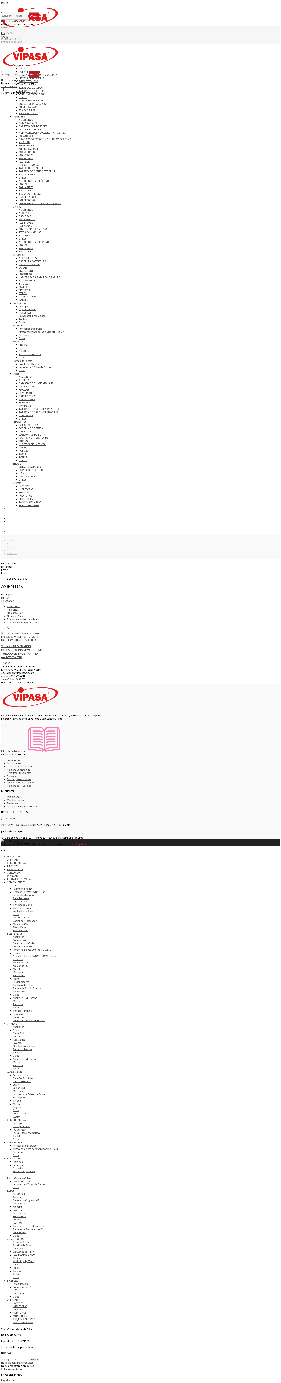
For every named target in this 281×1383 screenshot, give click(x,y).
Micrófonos (27, 151)
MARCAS (11, 528)
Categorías (13, 62)
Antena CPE (27, 386)
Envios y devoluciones (19, 779)
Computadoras (21, 303)
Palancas (25, 225)
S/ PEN (10, 33)
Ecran (23, 267)
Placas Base (27, 110)
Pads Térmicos (28, 81)
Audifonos (26, 209)
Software (18, 341)
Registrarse (7, 1380)
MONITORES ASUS (29, 505)
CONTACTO (12, 524)
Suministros (19, 421)
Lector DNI (26, 270)
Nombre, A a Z (15, 612)
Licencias (24, 348)
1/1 (9, 628)
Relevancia (13, 609)
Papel (22, 447)
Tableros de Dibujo (31, 168)
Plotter (24, 161)
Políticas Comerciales (18, 769)
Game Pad (25, 216)
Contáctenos (14, 763)
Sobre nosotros (15, 760)
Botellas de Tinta (31, 428)
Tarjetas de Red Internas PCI (38, 412)
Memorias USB (28, 148)
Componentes (20, 65)
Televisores (27, 174)
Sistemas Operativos (30, 354)
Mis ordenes (14, 796)
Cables (23, 299)
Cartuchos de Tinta (32, 434)
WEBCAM (24, 492)
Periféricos (19, 116)
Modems (24, 389)
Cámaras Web (28, 123)
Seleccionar (7, 600)
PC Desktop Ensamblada (32, 315)
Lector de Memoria (31, 78)
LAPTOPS (24, 486)
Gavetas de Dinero (29, 364)
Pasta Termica (28, 84)
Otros (23, 97)
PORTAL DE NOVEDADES (19, 531)
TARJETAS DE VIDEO (30, 502)
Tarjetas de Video (31, 87)
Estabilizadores (30, 466)
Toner (23, 457)
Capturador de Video (33, 126)
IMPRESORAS (26, 489)
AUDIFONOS (25, 495)
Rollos (23, 450)
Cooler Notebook (30, 129)
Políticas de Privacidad (19, 785)
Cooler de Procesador (33, 103)
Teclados (25, 190)
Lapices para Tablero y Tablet (39, 277)
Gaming (17, 206)
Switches (25, 405)
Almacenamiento (31, 100)
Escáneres (26, 135)
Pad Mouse (26, 158)
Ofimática (24, 351)
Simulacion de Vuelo (33, 229)
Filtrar (5, 597)
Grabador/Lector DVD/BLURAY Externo (45, 139)
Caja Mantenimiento (33, 437)
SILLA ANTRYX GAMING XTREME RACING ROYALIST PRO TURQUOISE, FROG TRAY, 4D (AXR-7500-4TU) (21, 651)
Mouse (23, 184)
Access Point (27, 376)
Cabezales (26, 431)
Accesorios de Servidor (31, 328)
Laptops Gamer (27, 309)
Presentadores (29, 164)
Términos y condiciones (20, 766)
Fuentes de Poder (30, 71)
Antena (24, 380)
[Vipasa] (30, 30)
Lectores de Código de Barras (35, 367)
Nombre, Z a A (15, 616)
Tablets (23, 319)
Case (22, 68)
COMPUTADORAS (16, 515)
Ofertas (17, 483)
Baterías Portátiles (32, 261)
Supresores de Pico (31, 470)
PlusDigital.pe (79, 844)
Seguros (24, 290)
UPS (21, 473)
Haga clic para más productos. (17, 21)
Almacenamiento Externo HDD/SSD (42, 132)
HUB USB (24, 142)
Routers (24, 402)
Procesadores (28, 113)
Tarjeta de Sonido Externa (37, 171)
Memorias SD (27, 145)
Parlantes (26, 187)
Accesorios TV (28, 257)
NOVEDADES (13, 508)
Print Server (27, 396)
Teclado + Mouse (30, 193)
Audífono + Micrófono (34, 180)
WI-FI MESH (26, 415)
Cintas (23, 441)
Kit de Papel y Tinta (32, 444)
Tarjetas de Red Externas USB (39, 408)
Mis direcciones (15, 800)
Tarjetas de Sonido (31, 90)
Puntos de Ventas (22, 360)
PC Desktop (25, 312)
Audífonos (26, 119)
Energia (17, 463)
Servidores (19, 325)
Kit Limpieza (27, 280)
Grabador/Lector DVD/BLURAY (39, 74)
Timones (24, 235)
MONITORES (26, 499)
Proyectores (27, 196)
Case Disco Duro (29, 264)
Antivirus (24, 344)
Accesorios (19, 254)
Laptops (23, 306)
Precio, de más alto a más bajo (23, 622)
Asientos (25, 213)
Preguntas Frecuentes (19, 773)
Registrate (12, 803)
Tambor (24, 453)
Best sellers (13, 606)
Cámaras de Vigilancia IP (36, 383)
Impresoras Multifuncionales (40, 203)
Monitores (26, 155)
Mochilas (25, 274)
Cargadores (27, 476)
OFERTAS (11, 512)
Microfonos (27, 219)
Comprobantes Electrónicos (22, 806)
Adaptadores (28, 296)
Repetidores (27, 399)
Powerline (26, 392)
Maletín (24, 286)
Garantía (12, 776)
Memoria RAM (28, 106)
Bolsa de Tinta (29, 425)
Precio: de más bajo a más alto (23, 619)
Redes (16, 373)
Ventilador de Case (32, 94)
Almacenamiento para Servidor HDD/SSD (41, 332)
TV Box (23, 283)
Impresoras (27, 200)
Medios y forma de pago (20, 782)
